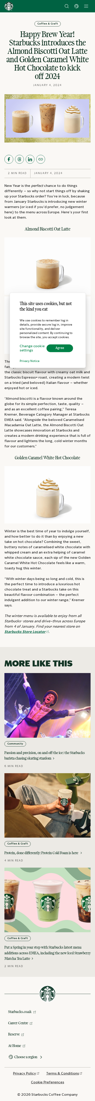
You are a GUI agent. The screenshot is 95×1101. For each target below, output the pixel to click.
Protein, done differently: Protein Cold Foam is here (42, 852)
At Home (14, 1045)
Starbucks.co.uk (20, 1011)
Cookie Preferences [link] (47, 1082)
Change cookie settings (32, 348)
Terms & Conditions (62, 1073)
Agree (59, 348)
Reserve (14, 1034)
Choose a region (25, 1056)
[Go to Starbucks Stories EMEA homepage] (8, 6)
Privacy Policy (24, 1073)
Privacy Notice (30, 361)
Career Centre (18, 1022)
